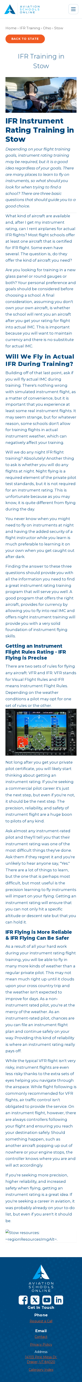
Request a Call (41, 1321)
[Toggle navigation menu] (73, 9)
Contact (41, 1337)
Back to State (25, 38)
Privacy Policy (41, 1344)
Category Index (41, 1370)
